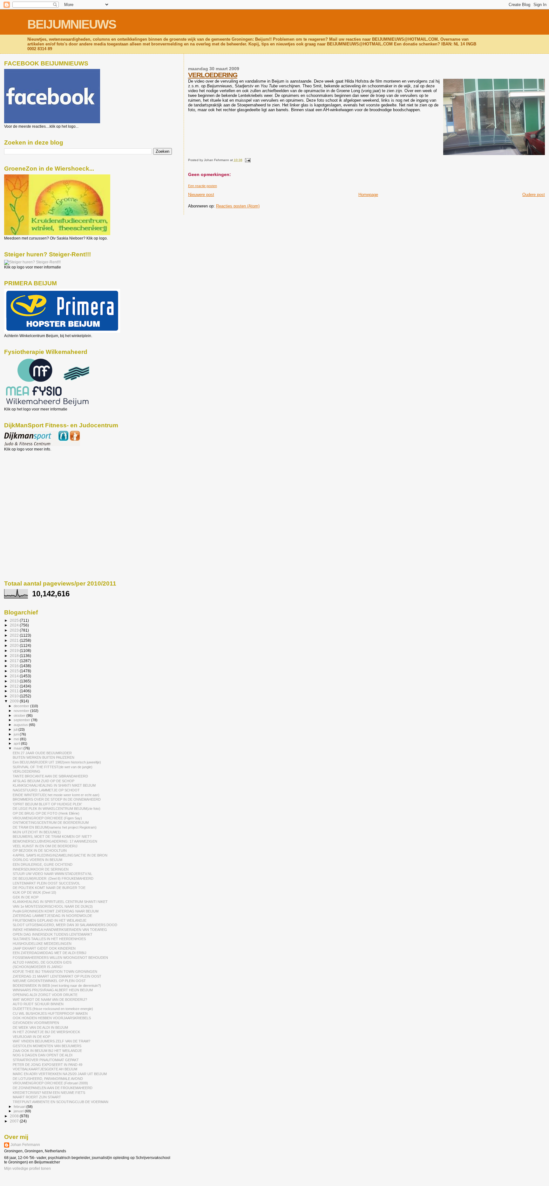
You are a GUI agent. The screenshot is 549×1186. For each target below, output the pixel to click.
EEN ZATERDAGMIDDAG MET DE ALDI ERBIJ (49, 953)
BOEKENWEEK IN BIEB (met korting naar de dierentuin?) (57, 985)
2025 (15, 620)
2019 (15, 650)
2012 (15, 686)
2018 (15, 656)
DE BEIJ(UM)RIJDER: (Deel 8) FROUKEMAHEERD (53, 878)
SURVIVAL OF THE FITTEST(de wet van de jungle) (52, 767)
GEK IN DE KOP (25, 897)
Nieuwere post (201, 194)
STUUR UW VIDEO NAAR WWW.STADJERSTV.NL (52, 874)
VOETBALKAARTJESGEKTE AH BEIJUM (45, 1069)
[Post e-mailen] (247, 160)
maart (19, 748)
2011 (15, 691)
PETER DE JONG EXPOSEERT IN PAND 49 (47, 1065)
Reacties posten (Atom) (238, 206)
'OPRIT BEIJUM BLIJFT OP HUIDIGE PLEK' (47, 804)
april (17, 743)
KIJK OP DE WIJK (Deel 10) (34, 892)
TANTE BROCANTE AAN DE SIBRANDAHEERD (50, 776)
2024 (15, 625)
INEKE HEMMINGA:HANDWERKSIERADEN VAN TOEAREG (60, 930)
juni (17, 734)
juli (16, 729)
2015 (15, 671)
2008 (15, 1116)
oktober (20, 715)
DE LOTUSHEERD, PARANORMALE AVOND (48, 1079)
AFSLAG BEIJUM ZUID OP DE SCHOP (43, 781)
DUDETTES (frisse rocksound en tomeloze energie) (53, 1009)
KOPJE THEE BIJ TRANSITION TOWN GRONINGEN (55, 971)
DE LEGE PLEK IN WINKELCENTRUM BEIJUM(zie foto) (56, 808)
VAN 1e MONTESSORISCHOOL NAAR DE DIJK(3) (53, 906)
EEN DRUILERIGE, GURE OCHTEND (42, 864)
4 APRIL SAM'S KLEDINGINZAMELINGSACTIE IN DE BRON (60, 855)
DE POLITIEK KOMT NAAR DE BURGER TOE (49, 888)
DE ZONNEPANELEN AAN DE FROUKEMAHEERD (52, 1088)
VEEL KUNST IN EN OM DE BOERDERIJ (45, 846)
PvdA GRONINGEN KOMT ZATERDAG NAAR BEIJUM (55, 911)
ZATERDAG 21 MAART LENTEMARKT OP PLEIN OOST (57, 976)
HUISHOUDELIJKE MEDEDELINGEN (42, 943)
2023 (15, 630)
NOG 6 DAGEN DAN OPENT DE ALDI (42, 1055)
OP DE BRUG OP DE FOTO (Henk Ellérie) (46, 813)
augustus (21, 725)
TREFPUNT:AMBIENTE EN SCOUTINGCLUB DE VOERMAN (60, 1102)
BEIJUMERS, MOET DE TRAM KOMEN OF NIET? (52, 836)
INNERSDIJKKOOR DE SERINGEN (41, 869)
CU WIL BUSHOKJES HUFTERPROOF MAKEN (50, 1013)
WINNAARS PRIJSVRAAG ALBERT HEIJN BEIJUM (53, 990)
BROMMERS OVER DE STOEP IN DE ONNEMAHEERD (57, 799)
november (22, 711)
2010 (15, 696)
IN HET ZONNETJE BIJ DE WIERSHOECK (46, 1032)
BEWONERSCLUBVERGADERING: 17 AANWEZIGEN (55, 841)
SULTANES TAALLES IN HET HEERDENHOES (49, 939)
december (22, 706)
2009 (15, 701)
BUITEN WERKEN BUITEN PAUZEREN (43, 757)
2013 (15, 681)
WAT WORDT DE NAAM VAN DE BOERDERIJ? (50, 999)
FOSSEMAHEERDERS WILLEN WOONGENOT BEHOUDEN (60, 957)
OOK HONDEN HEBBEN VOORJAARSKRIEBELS (52, 1018)
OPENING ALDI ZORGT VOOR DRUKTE (45, 995)
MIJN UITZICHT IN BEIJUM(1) (37, 832)
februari (20, 1106)
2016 (15, 666)
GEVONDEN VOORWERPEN (36, 1023)
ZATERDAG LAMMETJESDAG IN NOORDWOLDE (52, 916)
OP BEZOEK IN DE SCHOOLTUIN (40, 850)
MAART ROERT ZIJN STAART (37, 1097)
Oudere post (533, 194)
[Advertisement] (32, 486)
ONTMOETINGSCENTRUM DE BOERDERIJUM (51, 822)
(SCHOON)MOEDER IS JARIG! (38, 967)
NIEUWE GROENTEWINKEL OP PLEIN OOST (49, 981)
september (22, 720)
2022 (15, 635)
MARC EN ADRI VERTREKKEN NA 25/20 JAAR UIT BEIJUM (60, 1074)
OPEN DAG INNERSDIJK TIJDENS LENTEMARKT (52, 934)
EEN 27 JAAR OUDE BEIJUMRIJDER (42, 753)
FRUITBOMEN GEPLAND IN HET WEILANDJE (49, 920)
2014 (15, 676)
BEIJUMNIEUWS (71, 24)
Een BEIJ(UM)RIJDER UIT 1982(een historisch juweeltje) (57, 762)
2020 (15, 645)
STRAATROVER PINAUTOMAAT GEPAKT (46, 1060)
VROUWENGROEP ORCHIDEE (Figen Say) (47, 818)
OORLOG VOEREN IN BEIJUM (37, 860)
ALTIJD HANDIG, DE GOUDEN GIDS (42, 962)
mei (17, 739)
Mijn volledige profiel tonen (27, 1168)
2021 (15, 640)
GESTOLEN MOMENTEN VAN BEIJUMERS (47, 1046)
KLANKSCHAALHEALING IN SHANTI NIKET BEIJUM (54, 785)
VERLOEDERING (212, 74)
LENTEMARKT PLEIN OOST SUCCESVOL (46, 883)
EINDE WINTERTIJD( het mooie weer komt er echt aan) (56, 795)
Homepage (368, 194)
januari (19, 1111)
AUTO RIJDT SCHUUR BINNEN (38, 1004)
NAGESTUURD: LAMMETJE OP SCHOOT (46, 790)
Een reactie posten (202, 186)
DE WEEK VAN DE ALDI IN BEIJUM (40, 1027)
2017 (15, 661)
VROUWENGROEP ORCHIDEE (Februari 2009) (50, 1083)
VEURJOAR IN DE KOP (31, 1037)
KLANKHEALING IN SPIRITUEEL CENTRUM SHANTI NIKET (60, 902)
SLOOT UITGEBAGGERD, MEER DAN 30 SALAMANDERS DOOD (65, 925)
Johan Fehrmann (25, 1144)
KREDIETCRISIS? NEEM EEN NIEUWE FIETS (49, 1093)
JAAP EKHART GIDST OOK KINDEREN (44, 948)
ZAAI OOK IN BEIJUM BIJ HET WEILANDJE (47, 1051)
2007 (15, 1121)
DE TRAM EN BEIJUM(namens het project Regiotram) (55, 827)
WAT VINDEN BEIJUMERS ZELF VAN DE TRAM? (51, 1041)
